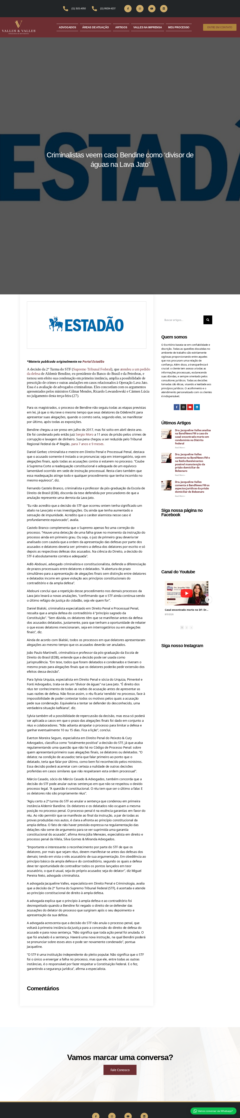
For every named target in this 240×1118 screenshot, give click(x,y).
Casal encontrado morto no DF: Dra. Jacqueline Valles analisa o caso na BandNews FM (187, 609)
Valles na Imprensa (147, 27)
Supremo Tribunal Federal (92, 369)
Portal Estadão (93, 361)
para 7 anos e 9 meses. (87, 444)
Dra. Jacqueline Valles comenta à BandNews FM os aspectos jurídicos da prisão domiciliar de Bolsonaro (192, 486)
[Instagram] (140, 8)
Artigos (121, 27)
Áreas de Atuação (95, 27)
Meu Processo (178, 27)
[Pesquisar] (207, 319)
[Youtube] (151, 8)
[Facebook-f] (128, 8)
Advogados (67, 27)
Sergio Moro (84, 434)
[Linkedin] (163, 8)
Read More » (180, 447)
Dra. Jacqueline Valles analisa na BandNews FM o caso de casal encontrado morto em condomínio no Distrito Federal (193, 436)
